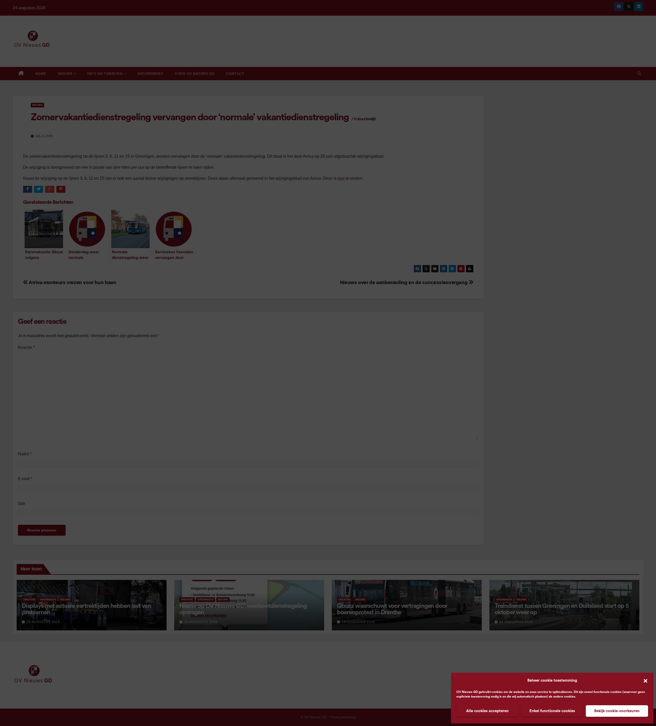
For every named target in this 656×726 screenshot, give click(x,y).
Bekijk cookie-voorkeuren (617, 711)
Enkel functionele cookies (552, 711)
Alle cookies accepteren (487, 711)
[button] (645, 680)
